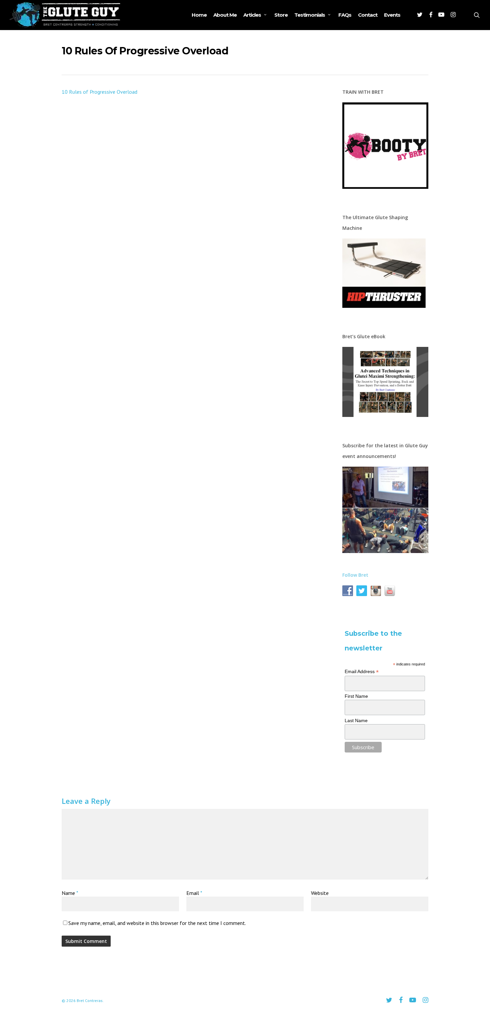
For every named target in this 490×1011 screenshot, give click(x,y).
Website (320, 893)
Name (70, 893)
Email (194, 893)
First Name (356, 696)
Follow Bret (355, 575)
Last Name (356, 720)
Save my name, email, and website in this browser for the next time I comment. (157, 923)
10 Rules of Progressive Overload (99, 91)
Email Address (362, 671)
